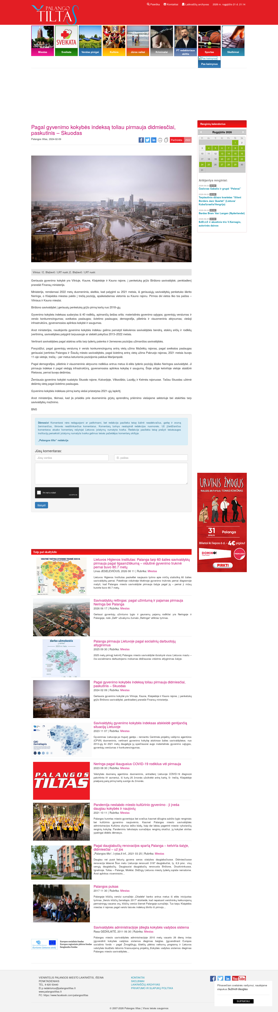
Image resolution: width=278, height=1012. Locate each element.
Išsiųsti (41, 505)
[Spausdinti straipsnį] (160, 140)
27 (222, 164)
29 (235, 164)
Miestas (152, 571)
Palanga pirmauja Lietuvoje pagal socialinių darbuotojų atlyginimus (135, 643)
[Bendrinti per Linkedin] (153, 140)
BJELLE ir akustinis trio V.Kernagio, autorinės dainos (220, 223)
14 (229, 153)
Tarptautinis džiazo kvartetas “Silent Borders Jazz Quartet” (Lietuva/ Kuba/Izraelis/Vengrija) (220, 201)
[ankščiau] (200, 132)
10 (202, 153)
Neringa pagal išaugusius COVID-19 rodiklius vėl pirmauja (137, 763)
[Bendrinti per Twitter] (147, 140)
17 (202, 158)
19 (215, 158)
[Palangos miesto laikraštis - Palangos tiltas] (55, 12)
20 (222, 158)
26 (215, 164)
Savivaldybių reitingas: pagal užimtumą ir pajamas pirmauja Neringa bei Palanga (138, 602)
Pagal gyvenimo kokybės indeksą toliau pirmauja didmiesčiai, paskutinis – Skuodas (140, 683)
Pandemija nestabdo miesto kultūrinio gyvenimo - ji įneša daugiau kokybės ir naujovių (136, 806)
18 (209, 158)
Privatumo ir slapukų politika (152, 988)
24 (202, 164)
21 (229, 158)
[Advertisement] (139, 95)
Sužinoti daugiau (238, 989)
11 (209, 153)
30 (242, 164)
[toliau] (243, 132)
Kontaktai (172, 4)
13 (222, 153)
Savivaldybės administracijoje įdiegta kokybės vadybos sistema (141, 927)
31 (202, 169)
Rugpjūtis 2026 (222, 132)
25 (209, 164)
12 (215, 153)
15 (235, 153)
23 (242, 158)
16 (242, 153)
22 (235, 158)
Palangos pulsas (106, 886)
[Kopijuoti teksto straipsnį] (166, 140)
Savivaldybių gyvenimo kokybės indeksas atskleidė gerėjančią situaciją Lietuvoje (140, 724)
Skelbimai (137, 981)
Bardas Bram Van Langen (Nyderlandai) (222, 213)
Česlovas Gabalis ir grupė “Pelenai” (220, 188)
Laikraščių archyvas (197, 4)
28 (229, 164)
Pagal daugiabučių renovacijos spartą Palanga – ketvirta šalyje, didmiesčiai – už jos (141, 847)
